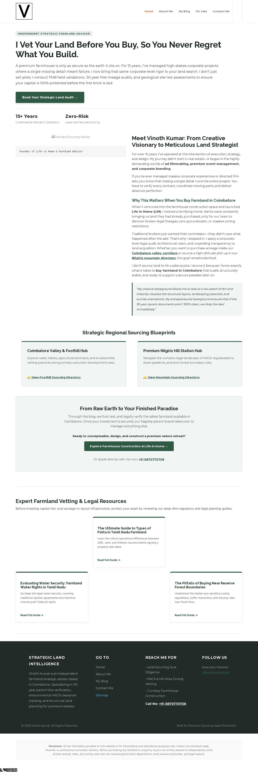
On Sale (201, 11)
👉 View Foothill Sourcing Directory (54, 377)
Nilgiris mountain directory (154, 258)
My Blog (184, 11)
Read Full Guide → (109, 560)
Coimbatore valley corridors (155, 253)
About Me (166, 11)
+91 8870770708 (151, 459)
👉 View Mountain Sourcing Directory (171, 377)
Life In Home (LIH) (215, 672)
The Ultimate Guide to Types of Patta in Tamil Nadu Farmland (124, 530)
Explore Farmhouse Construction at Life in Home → (129, 446)
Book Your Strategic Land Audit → (50, 97)
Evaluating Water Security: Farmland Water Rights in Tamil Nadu (51, 585)
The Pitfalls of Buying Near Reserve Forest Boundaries (205, 585)
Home (149, 11)
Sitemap (102, 695)
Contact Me (221, 11)
